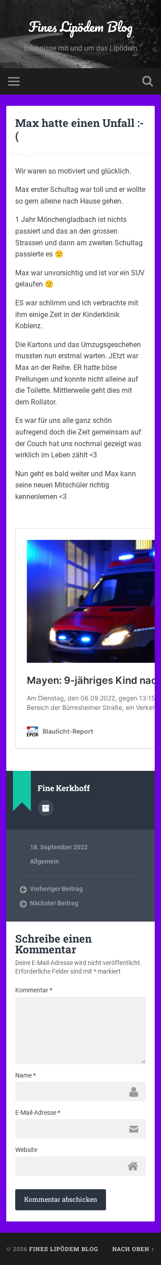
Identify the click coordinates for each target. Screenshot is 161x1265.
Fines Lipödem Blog (81, 27)
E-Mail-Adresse (37, 1112)
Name (25, 1075)
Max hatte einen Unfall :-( (79, 129)
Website (26, 1150)
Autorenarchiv (46, 808)
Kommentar (33, 990)
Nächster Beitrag (54, 903)
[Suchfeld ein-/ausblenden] (147, 81)
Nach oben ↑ (133, 1248)
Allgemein (44, 861)
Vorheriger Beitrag (56, 888)
